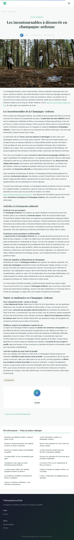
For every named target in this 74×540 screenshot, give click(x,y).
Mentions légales (8, 524)
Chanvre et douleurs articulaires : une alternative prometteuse (17, 483)
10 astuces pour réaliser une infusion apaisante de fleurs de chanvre (16, 470)
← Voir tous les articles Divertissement (16, 414)
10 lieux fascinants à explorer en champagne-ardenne (50, 438)
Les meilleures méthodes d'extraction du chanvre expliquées (18, 477)
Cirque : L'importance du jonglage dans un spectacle (54, 477)
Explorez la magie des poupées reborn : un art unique (54, 470)
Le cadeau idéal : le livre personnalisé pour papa (18, 457)
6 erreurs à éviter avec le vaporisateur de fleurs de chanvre (53, 464)
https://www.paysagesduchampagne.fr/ (17, 194)
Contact (5, 528)
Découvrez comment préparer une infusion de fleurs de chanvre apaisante (18, 444)
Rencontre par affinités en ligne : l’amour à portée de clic (18, 438)
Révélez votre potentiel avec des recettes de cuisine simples (54, 444)
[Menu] (69, 3)
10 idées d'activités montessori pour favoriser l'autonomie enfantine (52, 451)
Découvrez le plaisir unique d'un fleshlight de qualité (18, 451)
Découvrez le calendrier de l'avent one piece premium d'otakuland (54, 457)
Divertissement (12, 11)
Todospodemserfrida (12, 500)
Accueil (4, 11)
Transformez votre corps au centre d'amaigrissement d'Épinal (16, 464)
